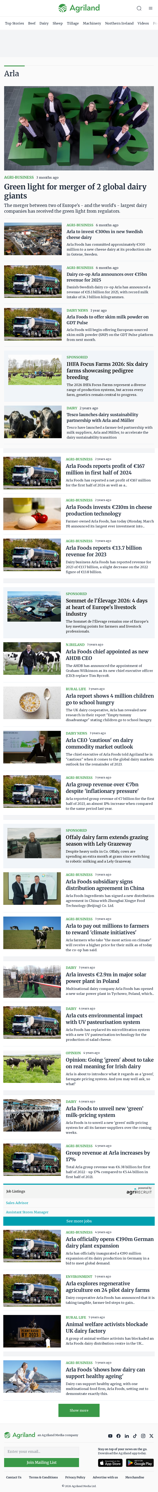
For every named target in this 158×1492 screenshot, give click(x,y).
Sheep (58, 23)
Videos (143, 23)
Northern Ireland (119, 23)
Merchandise (134, 1477)
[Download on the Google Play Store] (140, 1463)
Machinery (92, 23)
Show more (79, 1410)
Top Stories (14, 23)
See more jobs (79, 1221)
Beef (31, 23)
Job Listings (15, 1191)
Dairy (44, 23)
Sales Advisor (17, 1203)
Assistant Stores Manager (27, 1212)
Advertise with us (105, 1477)
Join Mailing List (42, 1462)
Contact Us (13, 1477)
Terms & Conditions (43, 1477)
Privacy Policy (75, 1477)
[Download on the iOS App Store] (110, 1463)
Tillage (73, 23)
